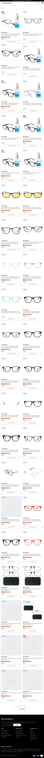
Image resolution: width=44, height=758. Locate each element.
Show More (22, 709)
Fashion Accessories (33, 750)
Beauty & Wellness (29, 748)
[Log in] (39, 3)
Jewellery (38, 750)
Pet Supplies (20, 751)
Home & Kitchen (4, 748)
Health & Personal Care (21, 748)
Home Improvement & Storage (22, 750)
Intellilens (5, 32)
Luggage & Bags (4, 751)
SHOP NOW (29, 0)
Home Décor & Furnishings (12, 750)
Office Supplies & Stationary (13, 751)
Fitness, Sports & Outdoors (12, 748)
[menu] (1, 3)
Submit (17, 724)
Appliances (35, 748)
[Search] (37, 3)
